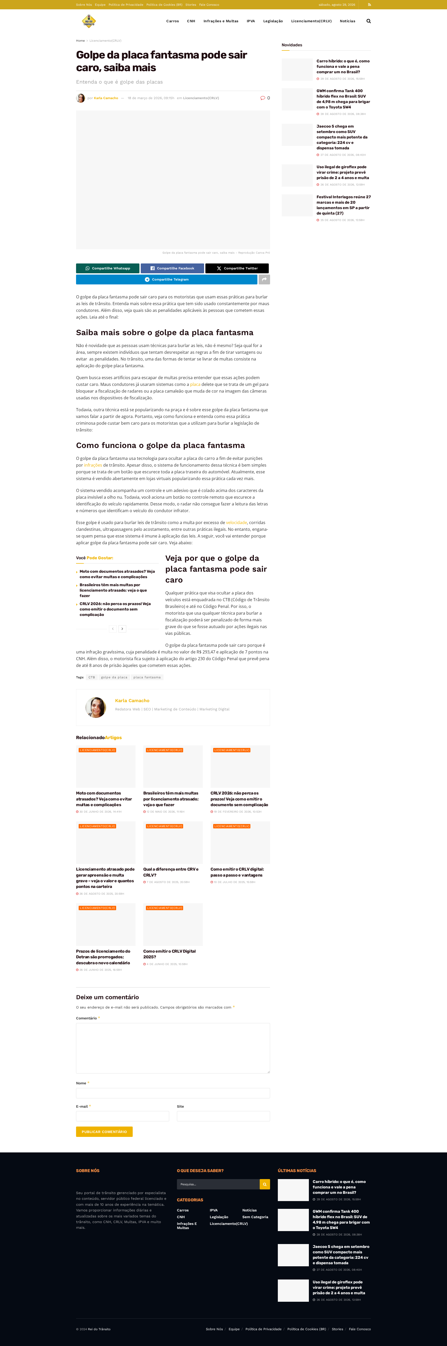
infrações (93, 465)
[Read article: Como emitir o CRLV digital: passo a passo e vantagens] (240, 842)
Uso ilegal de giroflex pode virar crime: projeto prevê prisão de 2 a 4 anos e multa (343, 172)
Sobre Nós (84, 4)
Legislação (273, 21)
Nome (83, 1082)
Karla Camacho (106, 98)
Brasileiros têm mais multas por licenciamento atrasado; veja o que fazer (113, 590)
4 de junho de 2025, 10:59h (167, 964)
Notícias (347, 21)
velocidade (236, 522)
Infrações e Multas (221, 21)
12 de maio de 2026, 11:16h (165, 811)
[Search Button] (369, 20)
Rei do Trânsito (99, 1329)
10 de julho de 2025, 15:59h (234, 882)
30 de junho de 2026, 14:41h (100, 811)
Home (80, 40)
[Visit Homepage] (89, 21)
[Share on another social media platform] (264, 279)
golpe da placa (114, 677)
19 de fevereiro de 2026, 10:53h (237, 811)
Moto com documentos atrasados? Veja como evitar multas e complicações (104, 799)
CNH (191, 21)
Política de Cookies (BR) (164, 4)
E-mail (83, 1106)
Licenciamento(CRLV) (311, 21)
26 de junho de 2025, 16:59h (100, 970)
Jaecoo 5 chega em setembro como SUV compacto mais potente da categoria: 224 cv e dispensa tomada (342, 137)
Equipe (100, 4)
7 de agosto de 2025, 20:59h (168, 882)
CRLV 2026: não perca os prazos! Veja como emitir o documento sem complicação (115, 609)
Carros (172, 21)
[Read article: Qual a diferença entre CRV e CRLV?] (173, 842)
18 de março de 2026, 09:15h (151, 98)
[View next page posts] (122, 628)
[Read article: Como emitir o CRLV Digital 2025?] (173, 924)
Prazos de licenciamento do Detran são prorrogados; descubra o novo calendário (103, 957)
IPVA (251, 21)
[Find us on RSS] (369, 5)
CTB (91, 677)
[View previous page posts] (113, 628)
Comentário (88, 1018)
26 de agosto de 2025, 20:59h (101, 893)
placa (195, 384)
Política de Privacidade (126, 4)
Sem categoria (255, 1217)
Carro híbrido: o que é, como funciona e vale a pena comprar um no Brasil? (343, 66)
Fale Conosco (209, 4)
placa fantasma (147, 677)
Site (180, 1106)
